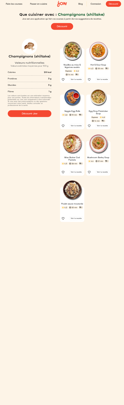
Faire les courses (14, 4)
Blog (80, 4)
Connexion (96, 4)
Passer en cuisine (38, 4)
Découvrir (113, 4)
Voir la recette (76, 79)
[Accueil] (62, 3)
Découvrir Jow (29, 113)
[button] (72, 62)
